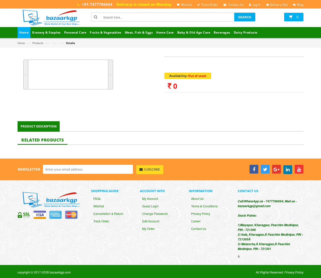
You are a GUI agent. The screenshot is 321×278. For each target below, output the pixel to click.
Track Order (101, 221)
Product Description (39, 126)
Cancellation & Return (108, 213)
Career (196, 221)
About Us (197, 198)
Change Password (155, 213)
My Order (148, 228)
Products (37, 43)
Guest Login (150, 206)
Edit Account (150, 221)
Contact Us (198, 228)
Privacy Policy (200, 213)
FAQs (97, 198)
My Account (150, 198)
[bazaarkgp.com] (50, 18)
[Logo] (50, 199)
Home (21, 43)
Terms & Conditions (204, 206)
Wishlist (98, 206)
